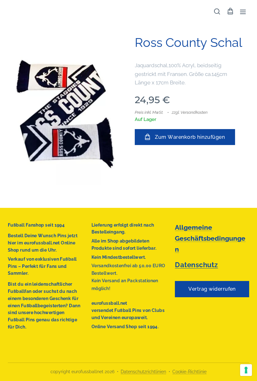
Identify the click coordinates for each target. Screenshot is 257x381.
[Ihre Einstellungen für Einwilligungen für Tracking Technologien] (246, 370)
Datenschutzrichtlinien (143, 371)
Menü (243, 11)
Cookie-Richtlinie (189, 371)
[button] (217, 11)
